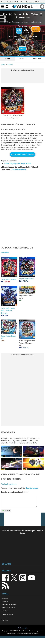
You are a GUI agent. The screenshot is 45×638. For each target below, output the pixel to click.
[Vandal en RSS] (5, 585)
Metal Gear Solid (8, 2)
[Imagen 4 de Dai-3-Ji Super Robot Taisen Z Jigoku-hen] (11, 464)
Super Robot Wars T (8, 279)
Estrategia (37, 22)
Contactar (5, 601)
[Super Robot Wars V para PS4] (27, 266)
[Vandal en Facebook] (5, 577)
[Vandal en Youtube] (31, 577)
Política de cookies (7, 614)
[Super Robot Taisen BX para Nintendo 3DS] (9, 326)
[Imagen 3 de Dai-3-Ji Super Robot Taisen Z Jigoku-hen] (33, 464)
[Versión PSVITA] (26, 30)
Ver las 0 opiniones (8, 484)
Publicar (7, 510)
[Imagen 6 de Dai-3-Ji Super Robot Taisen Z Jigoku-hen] (11, 451)
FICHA (7, 59)
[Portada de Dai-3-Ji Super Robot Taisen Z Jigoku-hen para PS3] (12, 100)
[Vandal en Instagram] (22, 577)
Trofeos (22, 48)
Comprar (36, 30)
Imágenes (37, 59)
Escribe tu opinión (19, 169)
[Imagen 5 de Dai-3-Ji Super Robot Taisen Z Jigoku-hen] (33, 451)
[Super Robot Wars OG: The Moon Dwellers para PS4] (9, 296)
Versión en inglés (22, 628)
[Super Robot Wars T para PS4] (9, 267)
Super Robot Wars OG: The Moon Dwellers (8, 310)
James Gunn (30, 2)
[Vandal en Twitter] (14, 577)
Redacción (5, 598)
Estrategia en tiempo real (22, 22)
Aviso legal (5, 611)
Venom (42, 2)
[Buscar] (37, 6)
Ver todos (5, 252)
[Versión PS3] (19, 31)
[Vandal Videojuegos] (22, 6)
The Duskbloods (20, 2)
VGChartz (5, 620)
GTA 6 (37, 2)
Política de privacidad (8, 608)
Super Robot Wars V (26, 279)
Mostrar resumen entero (22, 154)
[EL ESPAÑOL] (42, 6)
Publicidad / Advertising (9, 604)
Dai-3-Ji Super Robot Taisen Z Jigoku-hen (22, 16)
